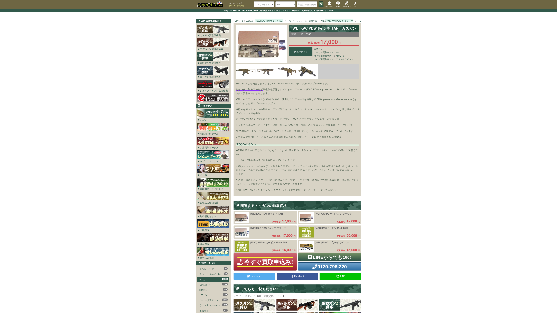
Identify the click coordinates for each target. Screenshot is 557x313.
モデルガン (213, 284)
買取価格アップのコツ (211, 188)
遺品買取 (204, 244)
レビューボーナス (209, 161)
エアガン (213, 294)
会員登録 (240, 5)
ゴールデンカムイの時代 (213, 274)
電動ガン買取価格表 (210, 63)
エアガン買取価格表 (210, 76)
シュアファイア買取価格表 (214, 90)
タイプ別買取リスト (323, 55)
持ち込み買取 (207, 257)
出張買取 (204, 230)
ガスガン (318, 48)
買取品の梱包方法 (209, 202)
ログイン (231, 5)
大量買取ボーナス (209, 147)
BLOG (203, 119)
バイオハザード (213, 268)
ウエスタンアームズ (213, 305)
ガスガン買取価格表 (210, 35)
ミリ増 (203, 175)
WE (337, 52)
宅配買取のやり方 (209, 133)
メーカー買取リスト (323, 52)
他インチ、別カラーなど (249, 89)
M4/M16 (340, 55)
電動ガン (213, 289)
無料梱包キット (208, 216)
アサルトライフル (344, 59)
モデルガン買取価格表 (211, 49)
